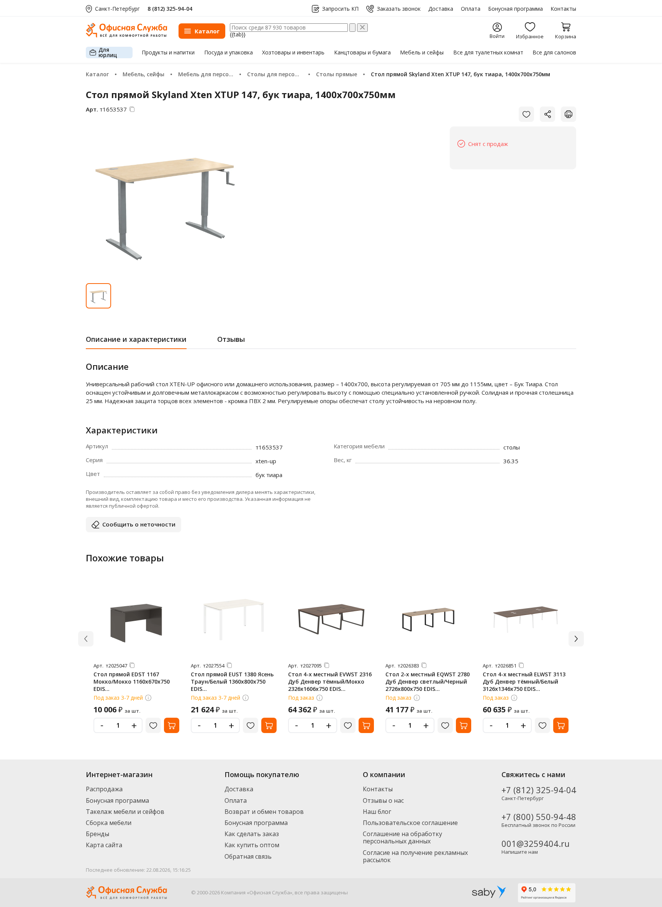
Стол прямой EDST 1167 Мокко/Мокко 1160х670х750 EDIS (131, 681)
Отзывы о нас (383, 800)
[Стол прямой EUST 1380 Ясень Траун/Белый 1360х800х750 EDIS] (233, 619)
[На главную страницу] (126, 35)
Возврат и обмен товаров (264, 811)
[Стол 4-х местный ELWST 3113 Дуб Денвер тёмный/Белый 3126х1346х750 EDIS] (525, 619)
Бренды (97, 834)
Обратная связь (248, 856)
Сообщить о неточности (138, 524)
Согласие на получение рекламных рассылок (415, 856)
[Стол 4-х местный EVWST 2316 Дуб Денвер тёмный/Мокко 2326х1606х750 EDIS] (331, 619)
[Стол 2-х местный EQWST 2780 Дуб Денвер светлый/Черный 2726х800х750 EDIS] (428, 619)
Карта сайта (104, 845)
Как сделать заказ (251, 834)
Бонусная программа (515, 8)
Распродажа (104, 789)
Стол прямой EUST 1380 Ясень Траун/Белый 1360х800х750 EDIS (232, 681)
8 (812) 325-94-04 (169, 8)
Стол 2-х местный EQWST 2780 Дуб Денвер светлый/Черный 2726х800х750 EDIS (427, 681)
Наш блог (377, 811)
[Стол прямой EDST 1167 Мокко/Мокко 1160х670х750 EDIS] (136, 619)
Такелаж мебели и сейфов (125, 811)
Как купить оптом (251, 845)
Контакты (563, 8)
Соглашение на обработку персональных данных (402, 837)
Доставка (440, 8)
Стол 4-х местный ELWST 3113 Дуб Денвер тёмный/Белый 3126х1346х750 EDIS (524, 681)
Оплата (470, 8)
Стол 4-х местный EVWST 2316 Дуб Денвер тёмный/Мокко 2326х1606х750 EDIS (330, 681)
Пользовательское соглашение (410, 822)
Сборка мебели (108, 822)
